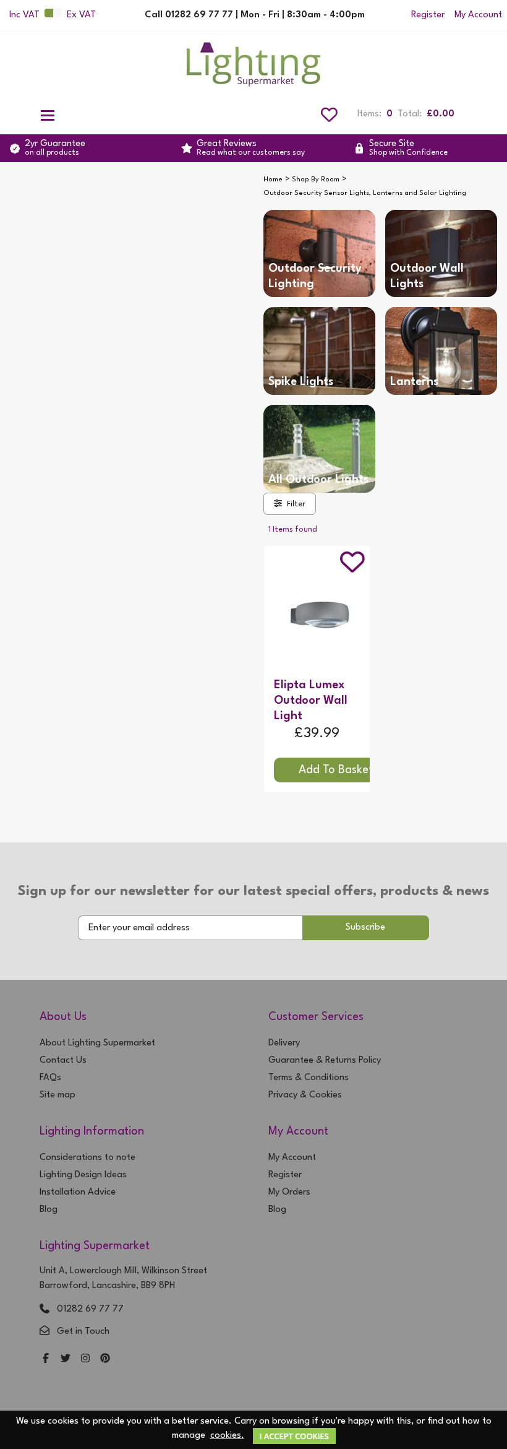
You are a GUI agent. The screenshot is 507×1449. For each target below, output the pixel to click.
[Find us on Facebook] (46, 1359)
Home (273, 179)
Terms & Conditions (308, 1078)
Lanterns (414, 381)
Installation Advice (78, 1192)
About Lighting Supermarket (97, 1043)
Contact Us (63, 1060)
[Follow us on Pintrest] (105, 1359)
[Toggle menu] (47, 114)
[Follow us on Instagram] (85, 1359)
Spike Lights (300, 381)
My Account (478, 15)
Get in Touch (83, 1331)
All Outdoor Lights (318, 479)
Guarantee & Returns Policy (324, 1060)
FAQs (50, 1078)
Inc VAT (24, 15)
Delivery (284, 1043)
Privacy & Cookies (305, 1095)
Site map (57, 1095)
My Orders (289, 1192)
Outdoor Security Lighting (315, 276)
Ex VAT (81, 15)
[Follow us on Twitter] (65, 1359)
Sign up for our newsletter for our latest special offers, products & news (253, 891)
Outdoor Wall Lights (427, 276)
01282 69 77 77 (90, 1309)
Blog (49, 1209)
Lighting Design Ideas (83, 1175)
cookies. (227, 1435)
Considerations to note (87, 1157)
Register (428, 15)
